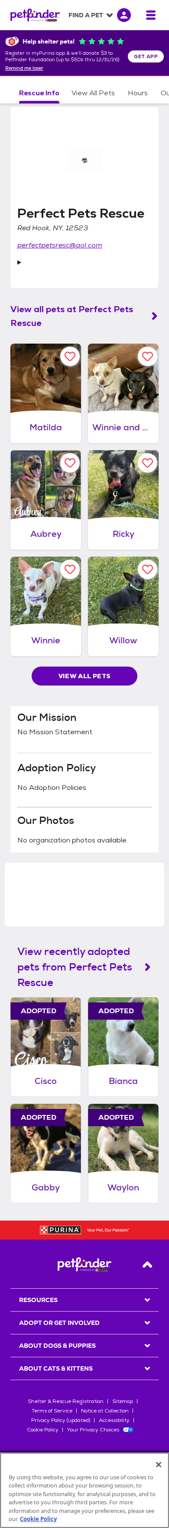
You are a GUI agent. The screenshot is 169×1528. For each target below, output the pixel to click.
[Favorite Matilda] (70, 356)
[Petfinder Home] (35, 15)
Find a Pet (85, 15)
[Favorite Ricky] (147, 463)
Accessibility (114, 1420)
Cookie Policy (42, 1429)
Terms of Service (52, 1410)
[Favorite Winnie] (70, 569)
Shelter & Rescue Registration (66, 1401)
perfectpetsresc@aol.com (59, 245)
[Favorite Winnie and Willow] (147, 356)
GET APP (146, 56)
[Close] (158, 1464)
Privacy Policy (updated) (60, 1420)
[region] (84, 1490)
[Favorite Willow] (147, 569)
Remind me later (24, 69)
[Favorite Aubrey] (70, 463)
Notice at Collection (105, 1410)
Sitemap (122, 1401)
